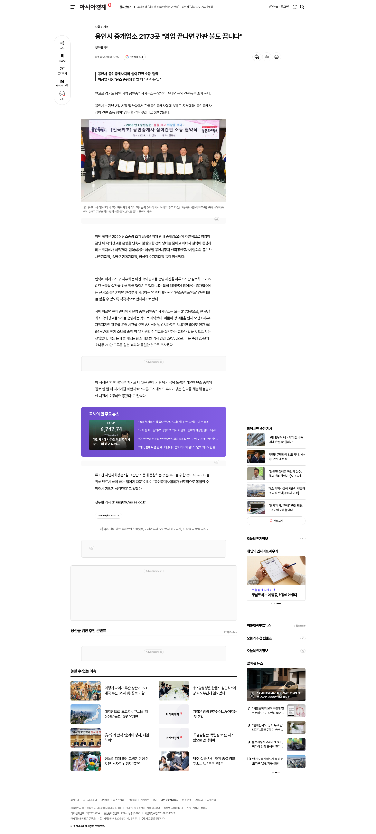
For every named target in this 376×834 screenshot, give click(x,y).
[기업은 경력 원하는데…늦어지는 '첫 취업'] (174, 723)
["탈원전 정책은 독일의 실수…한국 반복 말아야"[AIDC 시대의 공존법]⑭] (256, 479)
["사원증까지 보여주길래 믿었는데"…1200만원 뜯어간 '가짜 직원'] (296, 716)
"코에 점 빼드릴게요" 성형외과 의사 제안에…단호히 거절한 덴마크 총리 (177, 430)
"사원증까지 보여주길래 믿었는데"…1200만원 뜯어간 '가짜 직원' (268, 713)
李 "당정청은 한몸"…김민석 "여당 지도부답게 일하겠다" (214, 691)
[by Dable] (230, 632)
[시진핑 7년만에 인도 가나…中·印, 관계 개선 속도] (256, 462)
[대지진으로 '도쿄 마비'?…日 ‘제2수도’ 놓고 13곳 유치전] (85, 723)
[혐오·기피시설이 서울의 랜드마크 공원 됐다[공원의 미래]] (256, 496)
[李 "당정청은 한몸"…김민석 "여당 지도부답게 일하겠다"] (174, 699)
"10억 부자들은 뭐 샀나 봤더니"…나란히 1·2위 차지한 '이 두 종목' (173, 422)
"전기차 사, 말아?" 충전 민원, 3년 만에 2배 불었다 (285, 507)
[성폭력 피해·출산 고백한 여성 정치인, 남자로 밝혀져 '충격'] (85, 770)
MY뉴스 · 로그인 (278, 7)
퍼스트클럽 (118, 800)
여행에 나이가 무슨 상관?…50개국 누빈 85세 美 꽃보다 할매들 (126, 691)
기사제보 (144, 800)
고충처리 (199, 800)
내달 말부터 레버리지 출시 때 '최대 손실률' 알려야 (285, 440)
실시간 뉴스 (125, 6)
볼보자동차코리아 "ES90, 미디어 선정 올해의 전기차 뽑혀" (267, 746)
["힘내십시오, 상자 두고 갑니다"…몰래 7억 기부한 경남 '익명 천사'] (296, 733)
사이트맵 (211, 800)
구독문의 (132, 800)
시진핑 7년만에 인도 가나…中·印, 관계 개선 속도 (286, 457)
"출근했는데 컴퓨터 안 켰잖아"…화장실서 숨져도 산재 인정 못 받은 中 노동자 (178, 439)
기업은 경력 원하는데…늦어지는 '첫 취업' (215, 714)
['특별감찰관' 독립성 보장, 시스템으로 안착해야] (174, 746)
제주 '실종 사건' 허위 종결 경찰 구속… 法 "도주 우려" (214, 761)
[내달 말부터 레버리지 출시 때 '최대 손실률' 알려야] (256, 445)
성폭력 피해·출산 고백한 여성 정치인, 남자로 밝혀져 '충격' (126, 761)
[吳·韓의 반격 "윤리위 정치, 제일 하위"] (85, 746)
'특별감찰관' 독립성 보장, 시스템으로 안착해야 (213, 738)
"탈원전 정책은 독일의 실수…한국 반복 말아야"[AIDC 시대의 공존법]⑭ (286, 474)
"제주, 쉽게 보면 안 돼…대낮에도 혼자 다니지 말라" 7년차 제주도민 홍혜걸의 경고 (178, 447)
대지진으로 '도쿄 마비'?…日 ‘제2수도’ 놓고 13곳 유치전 (126, 714)
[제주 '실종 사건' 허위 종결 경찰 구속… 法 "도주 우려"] (174, 770)
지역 (105, 26)
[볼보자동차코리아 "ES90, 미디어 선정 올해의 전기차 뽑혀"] (296, 750)
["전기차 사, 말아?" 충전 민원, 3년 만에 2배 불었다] (256, 513)
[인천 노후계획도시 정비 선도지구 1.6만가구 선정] (296, 766)
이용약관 (186, 800)
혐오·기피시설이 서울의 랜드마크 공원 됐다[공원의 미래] (286, 491)
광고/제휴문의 (90, 800)
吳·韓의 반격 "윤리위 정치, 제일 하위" (127, 738)
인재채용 (105, 800)
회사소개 (74, 800)
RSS (155, 800)
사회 (97, 26)
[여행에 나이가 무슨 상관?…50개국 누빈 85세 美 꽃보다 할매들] (85, 699)
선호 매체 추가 (136, 56)
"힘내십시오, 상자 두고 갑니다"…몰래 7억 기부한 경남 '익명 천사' (267, 729)
